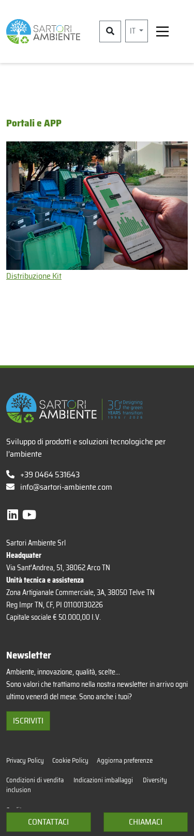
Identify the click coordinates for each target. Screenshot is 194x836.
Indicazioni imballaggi (104, 780)
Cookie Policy (70, 760)
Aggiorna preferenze (125, 760)
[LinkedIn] (14, 515)
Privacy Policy (25, 760)
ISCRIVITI (28, 720)
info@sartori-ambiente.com (66, 486)
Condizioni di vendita (35, 780)
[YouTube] (29, 515)
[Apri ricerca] (110, 31)
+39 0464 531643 (49, 474)
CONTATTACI (48, 821)
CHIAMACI (145, 821)
